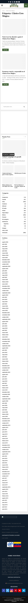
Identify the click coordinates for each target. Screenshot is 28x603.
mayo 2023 (4, 328)
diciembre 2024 (6, 286)
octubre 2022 (5, 343)
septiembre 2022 (6, 345)
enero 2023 (5, 337)
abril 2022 (4, 356)
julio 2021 (4, 376)
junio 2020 (4, 405)
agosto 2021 (5, 374)
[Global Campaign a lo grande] (14, 148)
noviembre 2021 (6, 367)
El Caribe (4, 208)
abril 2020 (4, 409)
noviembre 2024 (6, 288)
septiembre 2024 (6, 292)
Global (3, 210)
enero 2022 (5, 363)
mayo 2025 (4, 275)
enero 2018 (5, 469)
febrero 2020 (5, 414)
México (4, 215)
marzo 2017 (5, 482)
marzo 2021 (5, 385)
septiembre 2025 (6, 266)
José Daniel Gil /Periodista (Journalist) (11, 535)
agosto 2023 (5, 321)
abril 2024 (4, 304)
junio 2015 (4, 502)
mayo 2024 (4, 301)
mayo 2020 (4, 407)
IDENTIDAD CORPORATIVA (14, 577)
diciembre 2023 (6, 312)
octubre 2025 (5, 264)
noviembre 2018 (6, 447)
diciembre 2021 (6, 365)
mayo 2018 (4, 460)
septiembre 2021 (6, 372)
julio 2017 (4, 478)
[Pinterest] (15, 590)
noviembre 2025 (6, 262)
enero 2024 (5, 310)
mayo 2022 (4, 354)
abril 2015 (4, 507)
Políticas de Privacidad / (9, 600)
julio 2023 (4, 323)
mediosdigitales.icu (18, 598)
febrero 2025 (5, 281)
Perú (5, 226)
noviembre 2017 (6, 473)
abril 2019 (4, 436)
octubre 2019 (5, 423)
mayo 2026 (4, 248)
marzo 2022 (5, 359)
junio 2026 (4, 246)
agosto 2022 (5, 348)
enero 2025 (5, 284)
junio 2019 (4, 431)
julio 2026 (4, 244)
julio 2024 (4, 297)
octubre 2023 (5, 317)
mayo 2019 (4, 434)
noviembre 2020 (6, 394)
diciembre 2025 (6, 259)
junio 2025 (4, 273)
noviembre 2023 (6, 314)
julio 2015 (4, 500)
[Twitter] (7, 590)
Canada (4, 199)
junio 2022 (4, 352)
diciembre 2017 (6, 471)
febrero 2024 (5, 308)
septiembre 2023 (6, 319)
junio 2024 (4, 299)
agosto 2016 (5, 489)
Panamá (4, 217)
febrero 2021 (5, 387)
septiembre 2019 (6, 425)
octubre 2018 (5, 449)
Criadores (4, 203)
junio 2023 (4, 326)
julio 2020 (4, 403)
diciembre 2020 (6, 392)
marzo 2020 (5, 412)
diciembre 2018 (6, 445)
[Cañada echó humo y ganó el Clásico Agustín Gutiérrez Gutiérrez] (8, 169)
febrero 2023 (5, 334)
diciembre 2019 (6, 418)
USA (3, 230)
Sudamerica (5, 221)
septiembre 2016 (6, 487)
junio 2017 (4, 480)
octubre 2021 (5, 370)
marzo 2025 (5, 279)
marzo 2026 (5, 253)
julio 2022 (4, 350)
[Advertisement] (14, 94)
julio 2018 (4, 456)
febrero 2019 (5, 440)
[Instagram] (11, 590)
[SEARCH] (24, 106)
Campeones (5, 197)
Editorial (4, 206)
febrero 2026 (5, 255)
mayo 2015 (4, 504)
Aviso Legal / (17, 600)
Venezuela (4, 232)
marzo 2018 (5, 465)
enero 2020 (5, 416)
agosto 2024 (5, 295)
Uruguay (4, 228)
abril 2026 (4, 251)
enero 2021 (5, 390)
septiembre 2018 (6, 451)
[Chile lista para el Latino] (20, 169)
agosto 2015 (5, 498)
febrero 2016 (5, 496)
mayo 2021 (4, 381)
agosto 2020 (5, 401)
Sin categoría (5, 219)
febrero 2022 (5, 361)
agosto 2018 (5, 454)
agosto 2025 (5, 268)
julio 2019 (4, 429)
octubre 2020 (5, 396)
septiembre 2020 (6, 398)
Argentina (6, 223)
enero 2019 (5, 443)
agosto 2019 (5, 427)
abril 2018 (4, 462)
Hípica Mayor (5, 212)
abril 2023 (4, 330)
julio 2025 (4, 270)
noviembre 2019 (6, 420)
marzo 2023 (5, 332)
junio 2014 (4, 509)
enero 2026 (5, 257)
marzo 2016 (5, 493)
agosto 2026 (5, 242)
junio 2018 (4, 458)
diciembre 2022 (6, 339)
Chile (3, 201)
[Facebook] (3, 590)
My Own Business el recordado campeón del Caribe (19, 186)
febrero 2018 (5, 467)
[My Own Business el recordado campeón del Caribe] (20, 181)
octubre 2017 (5, 476)
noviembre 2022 (6, 341)
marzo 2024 (5, 306)
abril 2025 (4, 277)
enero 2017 (5, 484)
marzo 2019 (5, 438)
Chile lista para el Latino (20, 173)
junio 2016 (4, 491)
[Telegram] (23, 590)
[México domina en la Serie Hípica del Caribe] (8, 181)
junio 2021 (4, 379)
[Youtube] (19, 590)
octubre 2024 (5, 290)
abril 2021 (4, 383)
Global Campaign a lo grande (11, 157)
